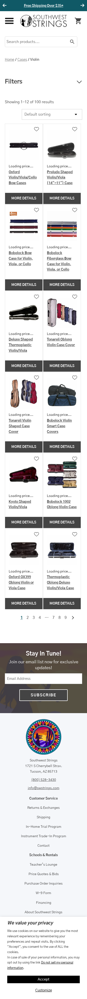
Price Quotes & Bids (44, 874)
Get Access (63, 6)
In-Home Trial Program (43, 826)
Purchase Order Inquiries (43, 883)
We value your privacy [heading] (30, 923)
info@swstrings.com (43, 788)
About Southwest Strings (43, 912)
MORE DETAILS (23, 198)
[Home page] (44, 21)
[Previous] (5, 6)
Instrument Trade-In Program (43, 836)
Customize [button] (43, 990)
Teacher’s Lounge (43, 864)
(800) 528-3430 (43, 780)
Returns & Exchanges (43, 808)
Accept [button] (44, 979)
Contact (43, 845)
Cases (22, 59)
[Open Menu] (9, 21)
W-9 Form (43, 893)
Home (9, 59)
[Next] (82, 6)
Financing (43, 903)
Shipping (43, 817)
